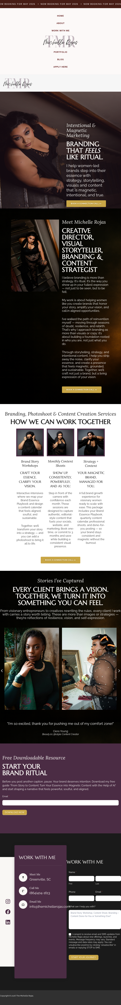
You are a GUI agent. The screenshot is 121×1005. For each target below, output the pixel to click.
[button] (2, 671)
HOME (60, 16)
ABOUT (61, 23)
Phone (72, 892)
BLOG (60, 59)
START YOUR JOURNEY (83, 957)
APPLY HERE (60, 67)
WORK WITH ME (61, 30)
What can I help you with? (82, 906)
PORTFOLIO (60, 52)
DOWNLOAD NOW (14, 812)
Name (72, 872)
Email (5, 796)
